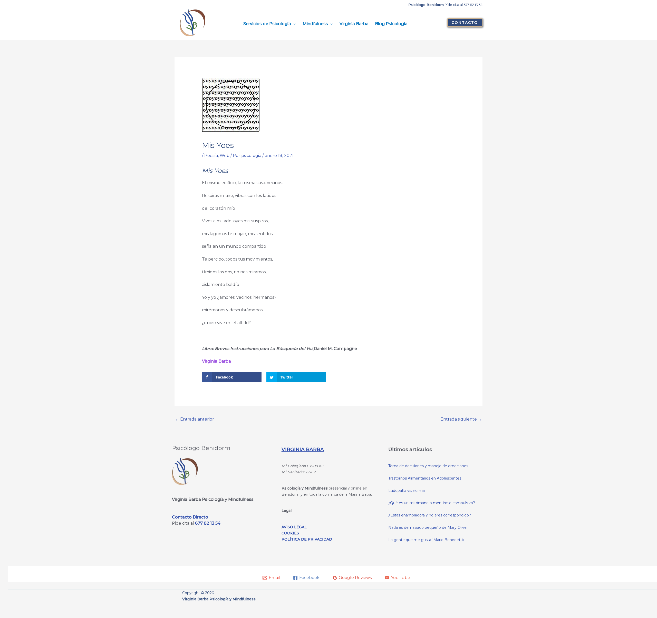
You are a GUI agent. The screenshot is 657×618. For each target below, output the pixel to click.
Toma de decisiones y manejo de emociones (428, 466)
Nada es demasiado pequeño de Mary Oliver (428, 527)
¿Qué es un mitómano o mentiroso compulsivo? (431, 503)
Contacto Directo (190, 517)
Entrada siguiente (461, 419)
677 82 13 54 (207, 523)
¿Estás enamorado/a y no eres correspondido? (429, 515)
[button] (464, 22)
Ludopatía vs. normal (407, 490)
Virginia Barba (216, 361)
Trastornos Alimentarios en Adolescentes (424, 478)
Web (224, 155)
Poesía (211, 155)
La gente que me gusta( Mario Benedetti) (426, 539)
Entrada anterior (194, 419)
